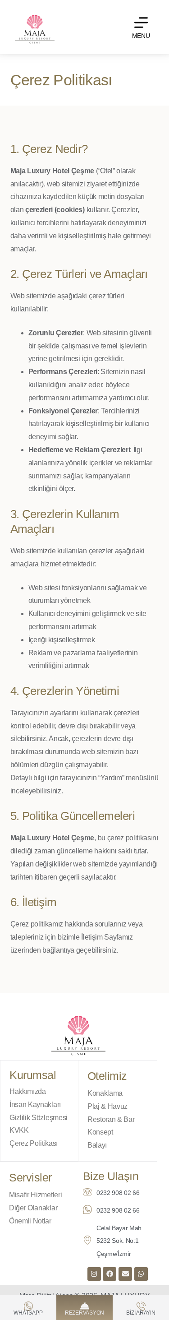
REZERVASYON (84, 1313)
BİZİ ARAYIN (140, 1313)
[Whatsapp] (141, 1274)
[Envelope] (125, 1274)
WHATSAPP (28, 1313)
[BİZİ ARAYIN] (141, 1306)
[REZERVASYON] (84, 1306)
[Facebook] (109, 1274)
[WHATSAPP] (28, 1306)
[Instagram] (94, 1274)
